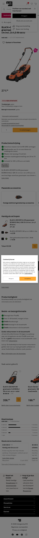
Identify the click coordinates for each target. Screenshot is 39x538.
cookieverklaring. (28, 273)
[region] (19, 269)
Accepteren (28, 278)
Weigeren (11, 278)
